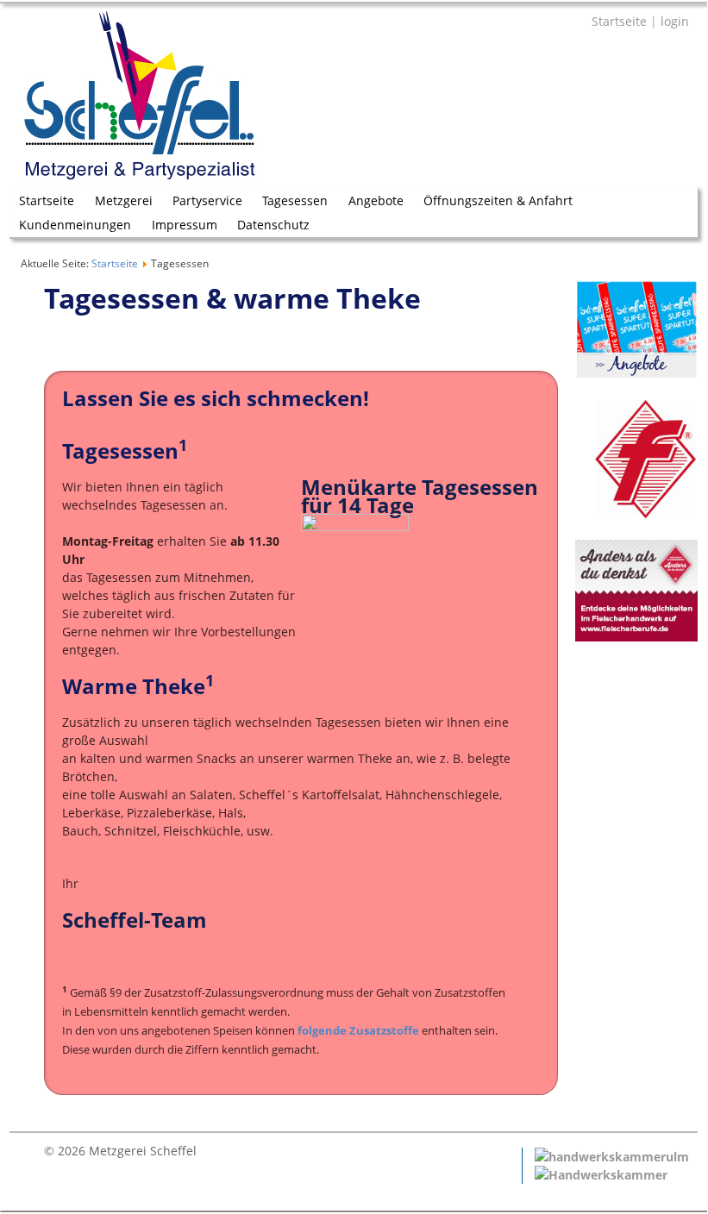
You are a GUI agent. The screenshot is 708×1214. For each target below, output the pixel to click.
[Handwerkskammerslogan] (601, 1175)
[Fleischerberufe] (636, 637)
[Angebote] (636, 374)
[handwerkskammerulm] (612, 1156)
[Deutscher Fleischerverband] (635, 513)
